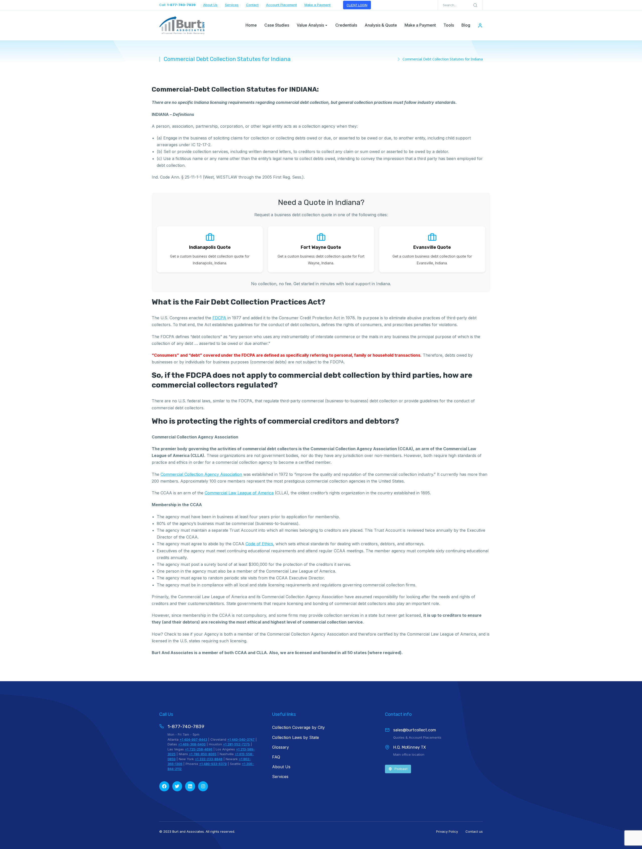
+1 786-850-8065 (202, 754)
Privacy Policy (447, 831)
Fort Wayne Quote (321, 247)
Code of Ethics (259, 543)
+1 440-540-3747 (241, 739)
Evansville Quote (432, 247)
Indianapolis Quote (210, 247)
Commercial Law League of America (239, 492)
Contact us (474, 831)
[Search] (475, 5)
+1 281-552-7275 (236, 744)
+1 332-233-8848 (208, 759)
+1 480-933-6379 (213, 764)
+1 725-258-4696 (198, 749)
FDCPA (219, 317)
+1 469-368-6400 (192, 744)
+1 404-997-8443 (193, 739)
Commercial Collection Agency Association (201, 474)
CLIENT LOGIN (357, 5)
